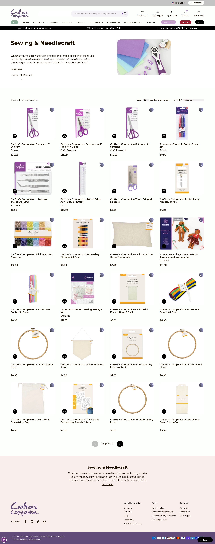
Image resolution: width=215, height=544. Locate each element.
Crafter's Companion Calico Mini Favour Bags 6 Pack (129, 310)
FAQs (126, 516)
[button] (122, 14)
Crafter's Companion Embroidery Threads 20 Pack (80, 255)
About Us (184, 508)
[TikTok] (38, 521)
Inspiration (151, 22)
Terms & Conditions (132, 524)
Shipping (128, 508)
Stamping (80, 22)
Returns (127, 512)
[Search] (125, 13)
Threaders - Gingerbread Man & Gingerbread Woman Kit (179, 255)
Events (199, 22)
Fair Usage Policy (159, 520)
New (14, 22)
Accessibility (129, 520)
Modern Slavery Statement (164, 516)
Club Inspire (185, 516)
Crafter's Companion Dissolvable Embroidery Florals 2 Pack (79, 421)
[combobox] (99, 14)
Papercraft (66, 22)
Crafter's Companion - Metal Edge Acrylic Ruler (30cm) (80, 200)
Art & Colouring (113, 22)
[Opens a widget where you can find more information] (205, 540)
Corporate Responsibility (162, 512)
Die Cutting (37, 22)
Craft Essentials (95, 22)
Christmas (185, 22)
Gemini (25, 22)
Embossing (52, 22)
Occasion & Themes (132, 22)
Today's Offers (168, 22)
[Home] (20, 13)
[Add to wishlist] (52, 109)
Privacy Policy (158, 508)
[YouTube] (44, 521)
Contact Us (197, 3)
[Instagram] (31, 521)
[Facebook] (25, 521)
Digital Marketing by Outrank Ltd (27, 539)
